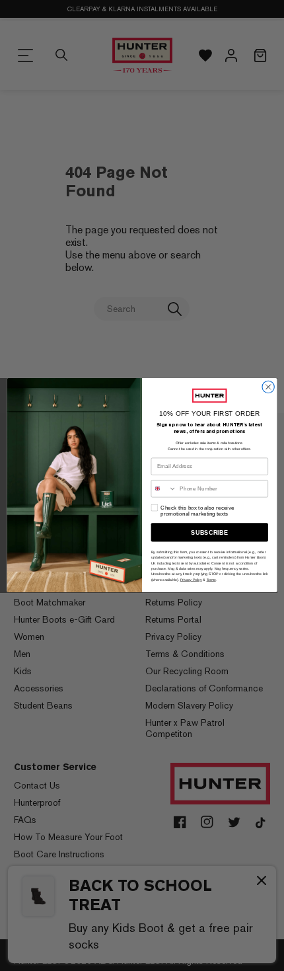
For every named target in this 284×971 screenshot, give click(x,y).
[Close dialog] (268, 387)
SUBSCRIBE (209, 532)
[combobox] (163, 489)
